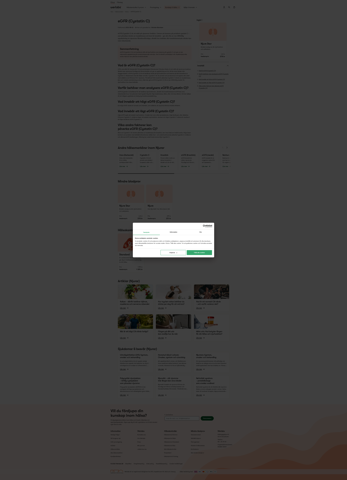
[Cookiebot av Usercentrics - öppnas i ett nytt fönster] (204, 226)
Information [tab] (173, 232)
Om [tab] (200, 232)
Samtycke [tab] (146, 232)
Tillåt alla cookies (199, 252)
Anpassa (172, 252)
